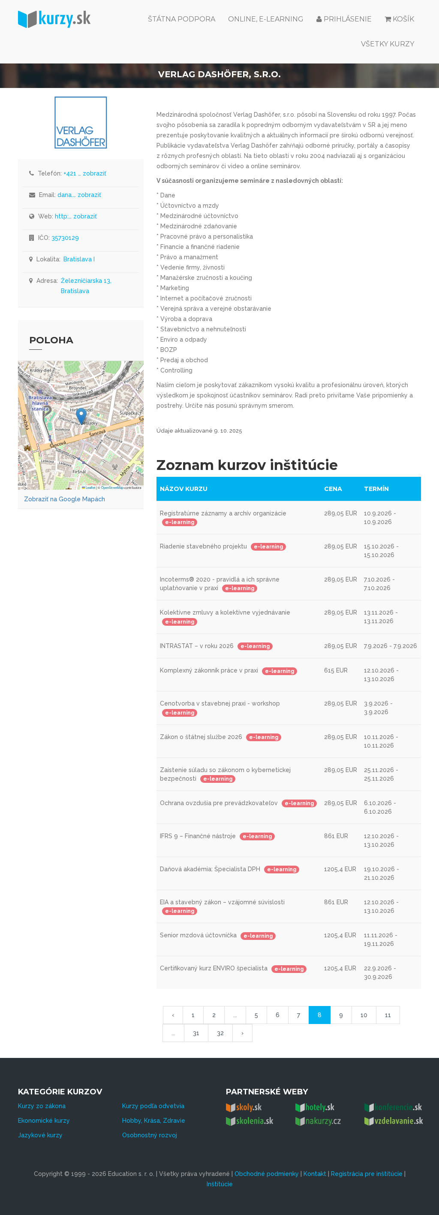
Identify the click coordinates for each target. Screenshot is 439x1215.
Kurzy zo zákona (42, 1106)
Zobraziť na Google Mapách (64, 499)
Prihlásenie (347, 19)
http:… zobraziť (76, 216)
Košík (403, 19)
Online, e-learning (266, 19)
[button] (81, 416)
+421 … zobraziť (84, 173)
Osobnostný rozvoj (149, 1135)
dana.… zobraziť (79, 194)
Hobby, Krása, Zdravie (153, 1120)
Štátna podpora (181, 19)
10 (364, 1015)
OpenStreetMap (112, 487)
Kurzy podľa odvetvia (153, 1106)
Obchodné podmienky (267, 1173)
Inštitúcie (220, 1184)
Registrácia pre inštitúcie (367, 1173)
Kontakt (315, 1173)
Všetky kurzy (387, 44)
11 (388, 1015)
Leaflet (90, 487)
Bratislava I (79, 259)
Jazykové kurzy (40, 1135)
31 (196, 1033)
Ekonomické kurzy (44, 1120)
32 (220, 1033)
